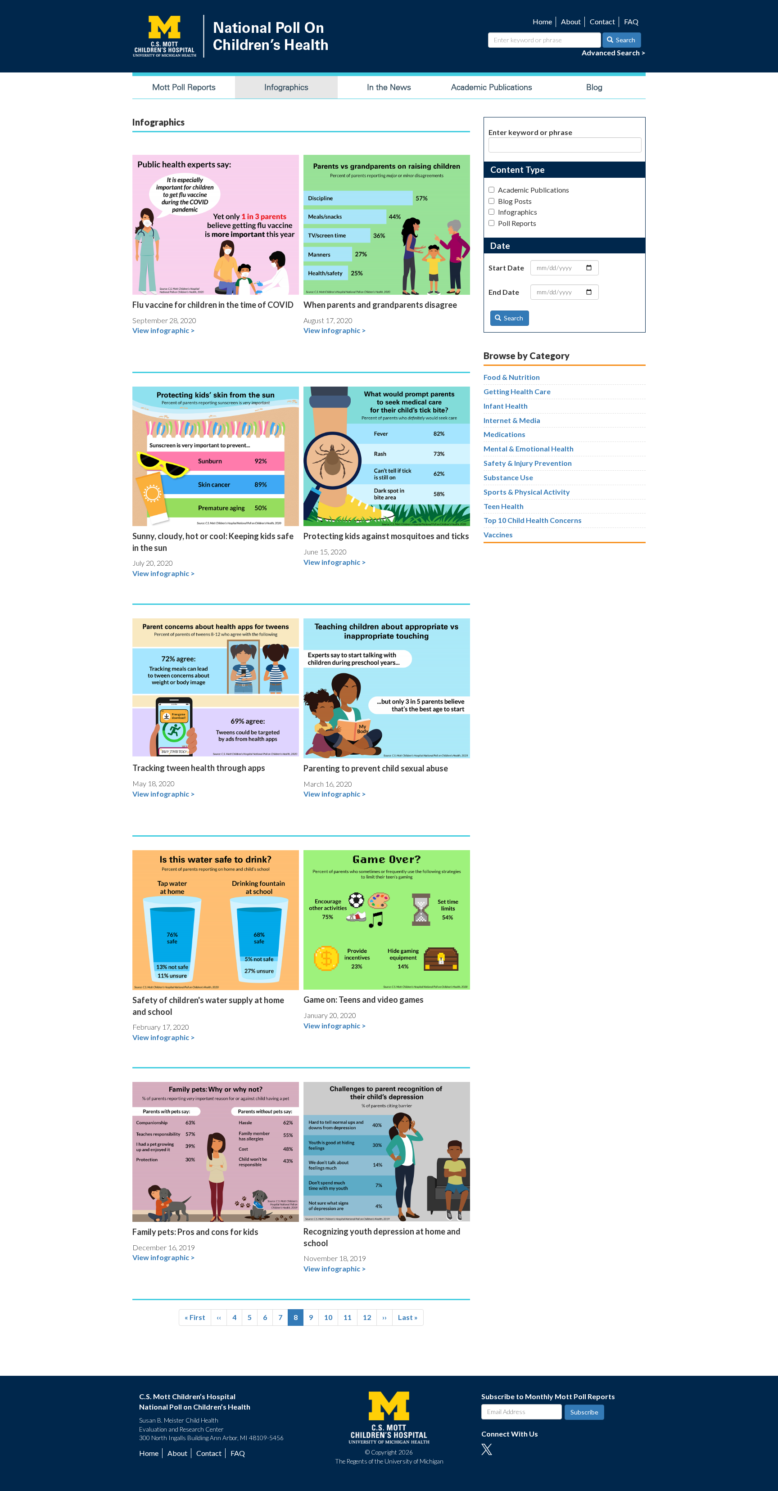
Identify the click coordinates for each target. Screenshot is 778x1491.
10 (331, 1317)
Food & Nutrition (512, 377)
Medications (504, 434)
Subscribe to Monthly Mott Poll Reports (548, 1396)
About (571, 21)
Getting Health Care (517, 391)
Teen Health (504, 506)
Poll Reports (517, 223)
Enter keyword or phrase (530, 132)
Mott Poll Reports (184, 87)
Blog (594, 87)
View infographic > (163, 330)
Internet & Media (512, 420)
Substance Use (508, 477)
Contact (602, 21)
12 (370, 1317)
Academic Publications (491, 87)
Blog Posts (515, 201)
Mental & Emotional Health (529, 448)
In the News (389, 87)
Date (500, 245)
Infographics (286, 87)
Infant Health (506, 405)
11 (350, 1317)
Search (625, 40)
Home (542, 21)
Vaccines (498, 534)
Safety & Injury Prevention (528, 463)
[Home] (232, 36)
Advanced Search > (614, 52)
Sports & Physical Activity (527, 491)
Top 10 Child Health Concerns (533, 520)
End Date (504, 292)
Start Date (506, 267)
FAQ (631, 21)
